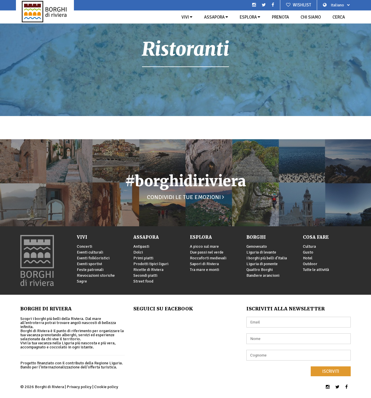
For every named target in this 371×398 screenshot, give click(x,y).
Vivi (185, 17)
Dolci (138, 252)
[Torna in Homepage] (45, 11)
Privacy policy (79, 386)
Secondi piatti (145, 275)
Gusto (308, 252)
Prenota (280, 17)
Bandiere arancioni (262, 275)
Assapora (214, 17)
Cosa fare (316, 237)
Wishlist (301, 5)
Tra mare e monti (204, 269)
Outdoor (310, 263)
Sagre (82, 281)
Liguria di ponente (262, 263)
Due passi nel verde (206, 252)
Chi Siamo (311, 17)
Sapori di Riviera (204, 263)
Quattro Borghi (259, 269)
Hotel (307, 258)
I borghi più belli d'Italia (266, 258)
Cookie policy (106, 386)
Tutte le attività (316, 269)
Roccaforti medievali (208, 258)
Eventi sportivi (89, 263)
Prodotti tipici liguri (150, 263)
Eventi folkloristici (93, 258)
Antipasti (141, 246)
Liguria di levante (261, 252)
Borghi (256, 237)
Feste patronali (90, 269)
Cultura (309, 246)
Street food (143, 281)
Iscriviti (330, 371)
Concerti (84, 246)
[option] (185, 58)
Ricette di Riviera (148, 269)
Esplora (249, 17)
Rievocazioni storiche (96, 275)
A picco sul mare (204, 246)
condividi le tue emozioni (184, 197)
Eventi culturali (90, 252)
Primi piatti (143, 258)
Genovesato (256, 246)
